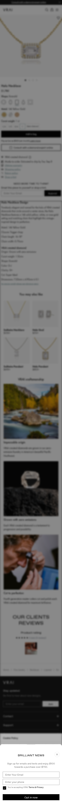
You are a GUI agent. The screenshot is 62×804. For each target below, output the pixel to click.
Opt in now (31, 797)
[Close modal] (31, 402)
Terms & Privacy (36, 787)
